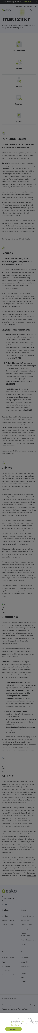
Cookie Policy (24, 1021)
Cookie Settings (15, 1023)
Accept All (13, 1029)
